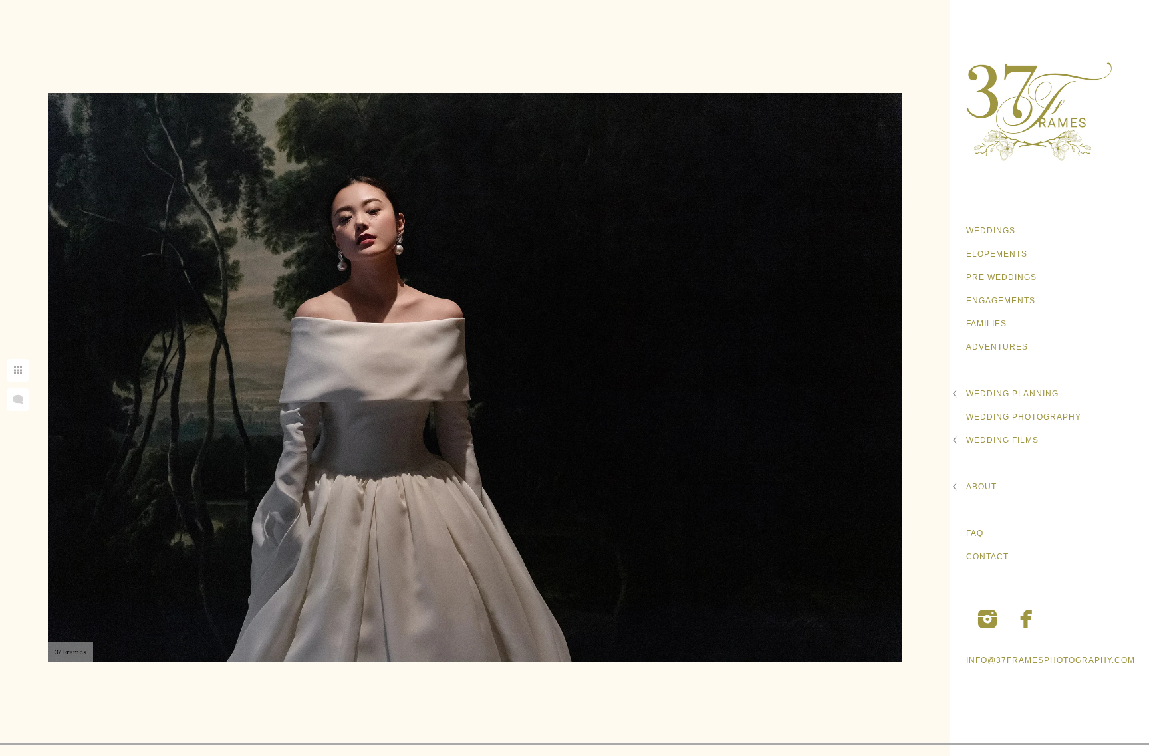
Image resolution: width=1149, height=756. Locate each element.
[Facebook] (1027, 619)
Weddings (990, 230)
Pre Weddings (1001, 277)
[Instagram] (987, 619)
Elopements (996, 254)
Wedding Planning (1012, 393)
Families (986, 323)
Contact (987, 556)
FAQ (974, 533)
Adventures (997, 347)
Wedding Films (1002, 440)
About (981, 486)
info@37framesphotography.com (1050, 660)
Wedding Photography (1023, 417)
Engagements (1000, 300)
